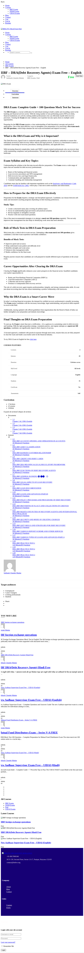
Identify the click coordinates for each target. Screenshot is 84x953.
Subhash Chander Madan (12, 573)
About (8, 887)
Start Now (79, 76)
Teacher (8, 76)
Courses (8, 7)
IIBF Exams (14, 9)
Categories (30, 76)
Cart (6, 19)
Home (7, 5)
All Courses (9, 64)
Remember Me (8, 946)
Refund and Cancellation (74, 926)
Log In (7, 21)
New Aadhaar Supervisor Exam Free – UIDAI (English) (26, 843)
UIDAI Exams (15, 13)
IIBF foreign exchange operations (16, 822)
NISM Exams (14, 11)
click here (33, 339)
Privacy (55, 926)
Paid (38, 78)
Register (8, 23)
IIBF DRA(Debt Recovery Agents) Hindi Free (21, 832)
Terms (62, 926)
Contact (8, 17)
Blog (7, 15)
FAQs (8, 908)
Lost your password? (8, 942)
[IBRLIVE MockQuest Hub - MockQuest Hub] (11, 29)
